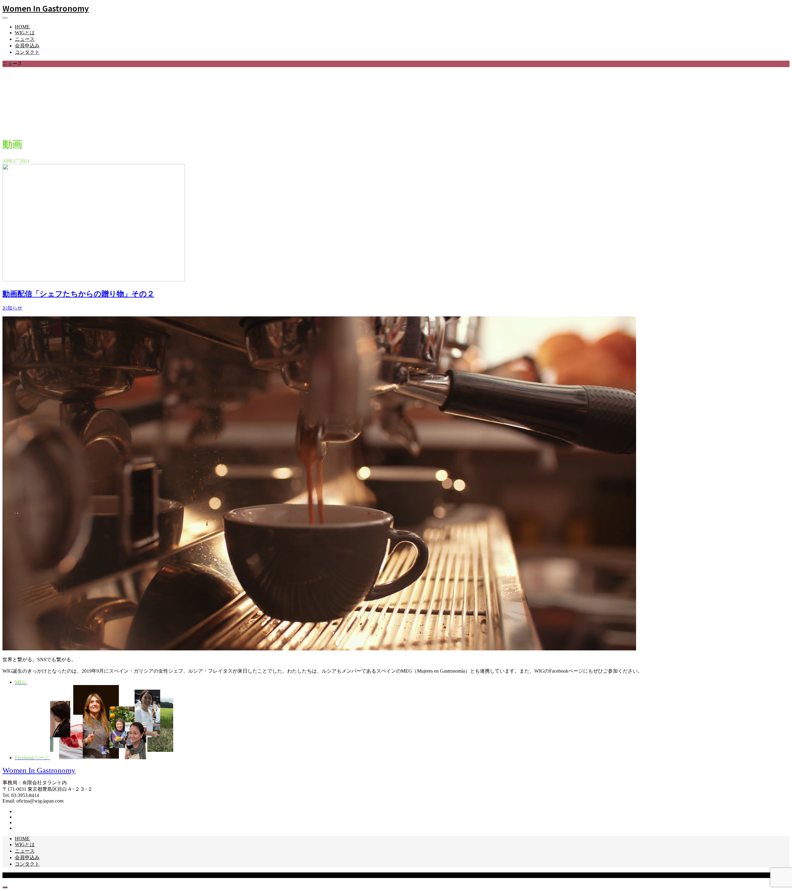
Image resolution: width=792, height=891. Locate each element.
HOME (22, 26)
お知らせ (12, 308)
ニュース (25, 39)
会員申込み (27, 45)
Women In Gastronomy (45, 8)
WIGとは (25, 32)
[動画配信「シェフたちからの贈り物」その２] (93, 279)
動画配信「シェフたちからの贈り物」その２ (78, 294)
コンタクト (27, 52)
